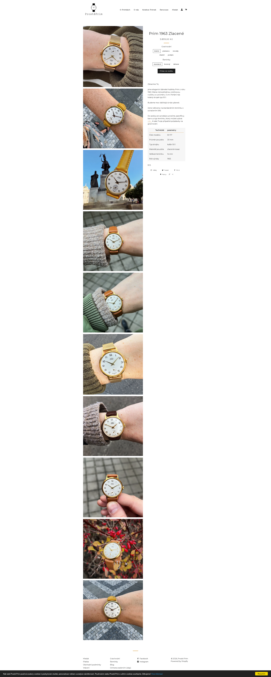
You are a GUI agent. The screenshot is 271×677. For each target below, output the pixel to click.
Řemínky (166, 60)
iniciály (175, 51)
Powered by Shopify (179, 661)
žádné (156, 51)
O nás (136, 10)
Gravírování (166, 47)
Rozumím (261, 673)
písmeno (166, 51)
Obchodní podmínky (92, 665)
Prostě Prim (183, 659)
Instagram (143, 662)
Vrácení (86, 668)
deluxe (176, 64)
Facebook (143, 659)
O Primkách (125, 10)
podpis (171, 55)
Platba (86, 662)
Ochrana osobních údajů (120, 668)
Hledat (175, 10)
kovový (167, 64)
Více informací (157, 673)
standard (157, 64)
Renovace (164, 10)
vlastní (162, 55)
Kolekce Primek (149, 10)
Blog (112, 665)
